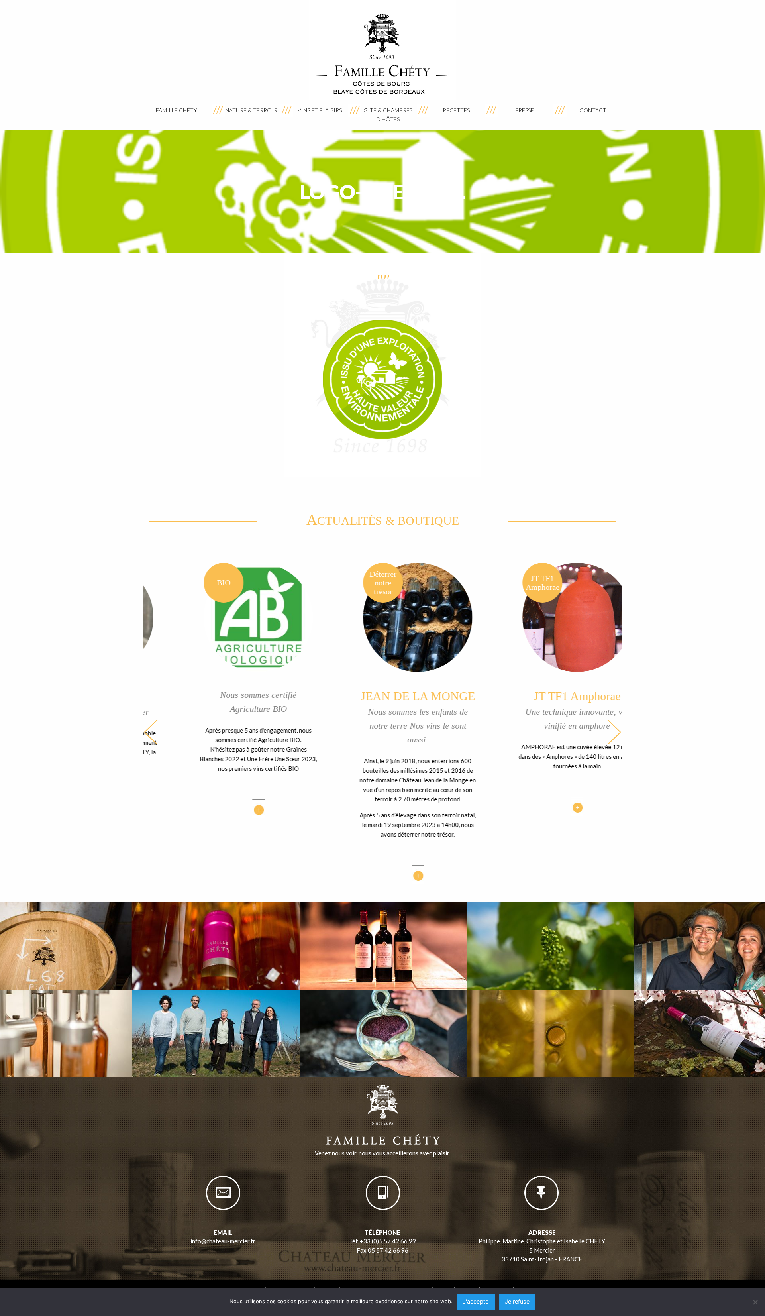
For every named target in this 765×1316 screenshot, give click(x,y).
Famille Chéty (176, 110)
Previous (151, 732)
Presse (524, 110)
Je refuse (517, 1301)
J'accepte (475, 1301)
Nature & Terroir (251, 110)
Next (614, 732)
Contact (592, 110)
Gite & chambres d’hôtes (387, 114)
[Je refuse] (755, 1302)
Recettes (456, 110)
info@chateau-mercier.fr (222, 1241)
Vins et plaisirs (320, 110)
